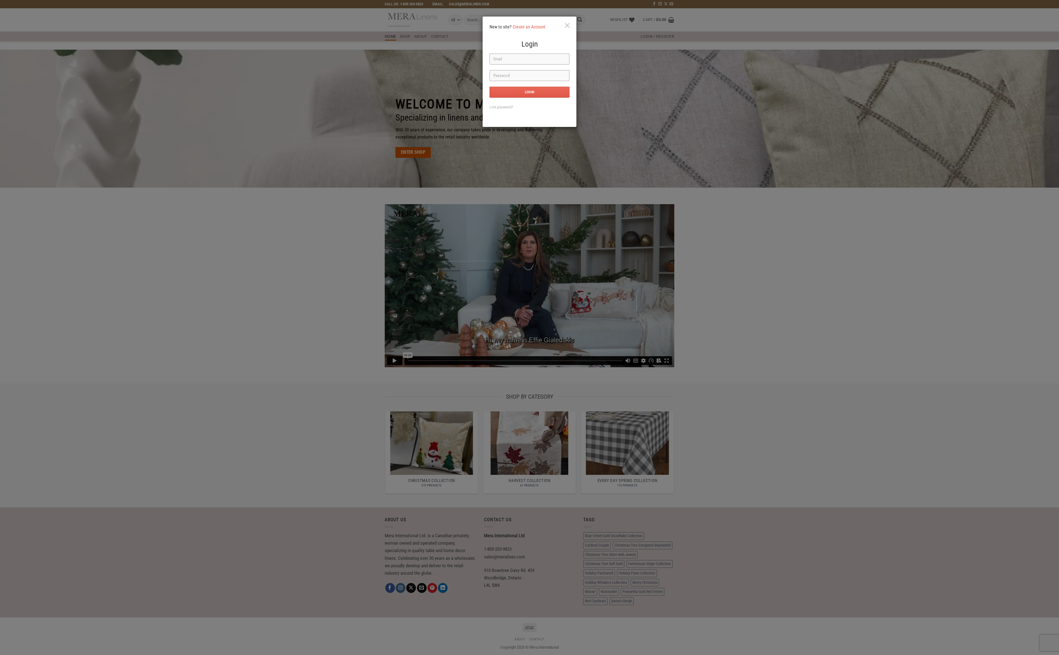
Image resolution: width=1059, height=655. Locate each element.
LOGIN (529, 92)
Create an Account (529, 27)
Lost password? (501, 107)
